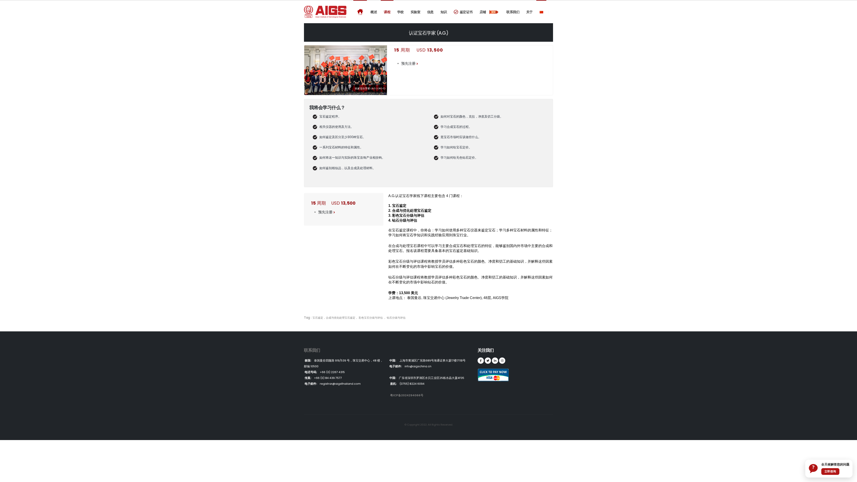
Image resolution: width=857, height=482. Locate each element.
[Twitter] (488, 360)
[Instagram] (502, 360)
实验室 (415, 12)
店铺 (484, 12)
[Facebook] (481, 360)
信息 (430, 12)
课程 (387, 12)
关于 (529, 12)
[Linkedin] (495, 360)
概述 (373, 12)
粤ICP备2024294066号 (406, 395)
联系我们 (512, 12)
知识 (444, 12)
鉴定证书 (465, 12)
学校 (400, 12)
